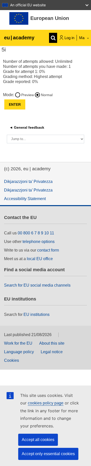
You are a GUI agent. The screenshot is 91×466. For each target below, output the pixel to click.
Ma (82, 38)
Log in (69, 38)
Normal (47, 95)
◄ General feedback (26, 127)
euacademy (19, 37)
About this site (51, 343)
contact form (48, 250)
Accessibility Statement (25, 199)
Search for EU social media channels (37, 285)
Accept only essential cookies (48, 454)
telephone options (38, 241)
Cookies (11, 360)
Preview (27, 95)
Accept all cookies (38, 439)
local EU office (40, 259)
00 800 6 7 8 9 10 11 (36, 233)
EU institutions (37, 314)
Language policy (19, 352)
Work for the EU (18, 343)
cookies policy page (45, 403)
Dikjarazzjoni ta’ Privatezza (28, 181)
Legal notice (52, 352)
